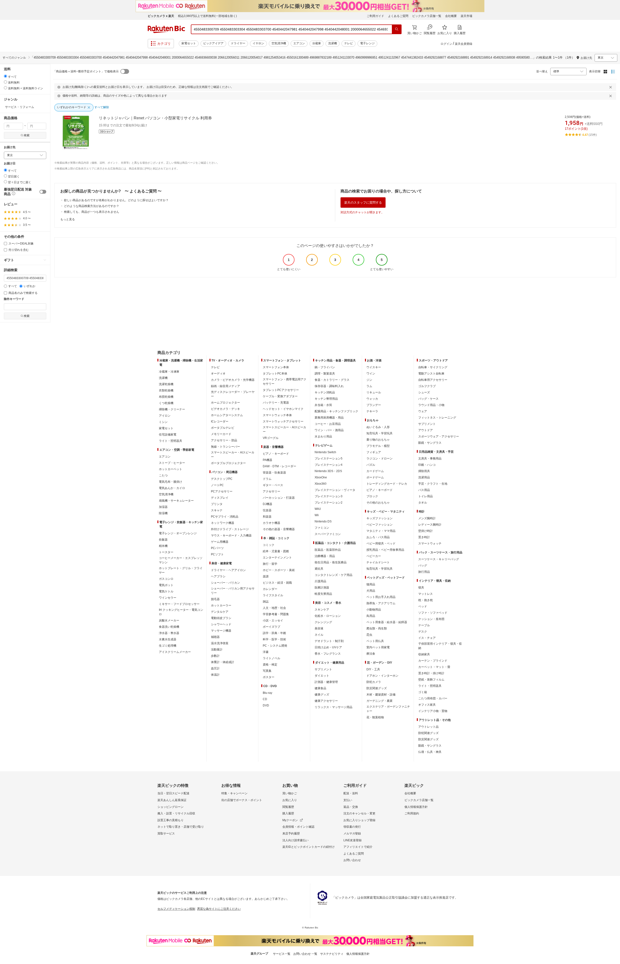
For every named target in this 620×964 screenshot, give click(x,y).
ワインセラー (167, 597)
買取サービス (166, 833)
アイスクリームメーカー (175, 652)
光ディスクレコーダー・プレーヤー (233, 394)
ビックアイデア (213, 43)
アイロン (164, 415)
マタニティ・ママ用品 (380, 531)
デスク (422, 631)
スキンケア (322, 609)
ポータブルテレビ (222, 427)
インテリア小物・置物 (432, 711)
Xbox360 (320, 483)
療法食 (370, 653)
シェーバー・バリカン (225, 582)
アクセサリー (271, 491)
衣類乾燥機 (166, 390)
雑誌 (266, 601)
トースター (166, 552)
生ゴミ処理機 (167, 645)
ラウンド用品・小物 (431, 405)
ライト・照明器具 (170, 441)
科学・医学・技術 (274, 639)
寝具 (421, 587)
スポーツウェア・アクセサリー (438, 436)
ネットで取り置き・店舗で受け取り (180, 826)
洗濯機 (332, 43)
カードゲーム (375, 471)
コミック (268, 545)
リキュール (373, 392)
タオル (422, 502)
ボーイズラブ (271, 626)
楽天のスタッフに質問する (363, 202)
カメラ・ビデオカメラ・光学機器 (233, 380)
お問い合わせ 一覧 (305, 954)
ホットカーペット (170, 469)
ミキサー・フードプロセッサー (179, 604)
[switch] (42, 192)
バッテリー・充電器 (276, 402)
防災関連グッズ (376, 688)
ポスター (268, 677)
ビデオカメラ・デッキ (225, 409)
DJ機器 (267, 504)
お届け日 (10, 163)
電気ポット (166, 585)
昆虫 (369, 634)
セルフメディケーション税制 (176, 908)
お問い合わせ (352, 860)
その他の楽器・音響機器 (279, 529)
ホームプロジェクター (225, 402)
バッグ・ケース (428, 398)
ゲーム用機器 (219, 541)
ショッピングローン (170, 807)
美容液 (319, 628)
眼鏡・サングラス (430, 442)
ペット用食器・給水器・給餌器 (386, 622)
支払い (347, 800)
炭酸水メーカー (169, 620)
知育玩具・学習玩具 (379, 433)
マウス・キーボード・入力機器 (231, 535)
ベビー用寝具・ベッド (380, 543)
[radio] (5, 76)
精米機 (163, 546)
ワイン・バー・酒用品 (329, 430)
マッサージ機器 (221, 630)
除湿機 (163, 513)
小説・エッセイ (273, 620)
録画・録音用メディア (225, 386)
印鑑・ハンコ (427, 465)
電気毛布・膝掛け (170, 481)
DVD (266, 705)
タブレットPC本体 (275, 373)
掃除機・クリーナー (172, 409)
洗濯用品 (424, 477)
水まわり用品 (323, 436)
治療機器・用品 (325, 556)
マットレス (425, 594)
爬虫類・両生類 (376, 628)
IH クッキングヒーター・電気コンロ (181, 612)
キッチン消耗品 (325, 392)
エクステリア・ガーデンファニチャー (388, 709)
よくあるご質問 (398, 16)
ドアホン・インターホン (382, 675)
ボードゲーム (375, 477)
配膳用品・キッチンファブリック (336, 411)
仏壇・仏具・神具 (430, 752)
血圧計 (215, 668)
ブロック (372, 496)
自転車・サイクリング (432, 367)
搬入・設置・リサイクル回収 (176, 813)
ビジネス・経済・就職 (277, 582)
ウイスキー (373, 367)
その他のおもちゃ (378, 502)
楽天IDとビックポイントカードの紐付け (308, 847)
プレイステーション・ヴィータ (335, 490)
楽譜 (266, 576)
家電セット (188, 43)
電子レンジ (367, 43)
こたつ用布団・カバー (432, 698)
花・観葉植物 (375, 717)
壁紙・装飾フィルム (431, 679)
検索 (27, 135)
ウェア (422, 411)
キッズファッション (379, 518)
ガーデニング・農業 (379, 701)
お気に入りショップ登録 (359, 820)
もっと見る (67, 219)
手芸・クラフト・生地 (432, 483)
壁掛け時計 (425, 531)
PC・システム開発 (275, 645)
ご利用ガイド (375, 16)
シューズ (424, 392)
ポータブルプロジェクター (228, 463)
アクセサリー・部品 (224, 440)
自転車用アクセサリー (432, 380)
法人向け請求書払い (295, 840)
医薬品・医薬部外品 (328, 549)
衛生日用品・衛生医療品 (331, 562)
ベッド (422, 606)
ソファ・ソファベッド (432, 612)
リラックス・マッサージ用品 (333, 707)
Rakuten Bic (166, 29)
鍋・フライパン (325, 367)
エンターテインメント (277, 557)
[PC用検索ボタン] (397, 29)
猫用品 (370, 584)
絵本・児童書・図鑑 (276, 551)
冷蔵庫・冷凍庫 (169, 371)
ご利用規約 (411, 813)
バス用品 (424, 490)
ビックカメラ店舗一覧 (426, 16)
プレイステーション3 (328, 496)
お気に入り (289, 800)
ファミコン (322, 527)
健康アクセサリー (326, 701)
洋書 (266, 652)
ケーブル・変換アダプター (280, 396)
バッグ (422, 565)
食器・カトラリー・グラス (332, 380)
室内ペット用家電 (378, 647)
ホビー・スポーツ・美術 (279, 570)
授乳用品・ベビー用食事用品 (385, 549)
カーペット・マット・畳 (434, 667)
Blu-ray (267, 693)
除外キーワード (14, 299)
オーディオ (218, 373)
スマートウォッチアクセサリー (283, 421)
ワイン (370, 373)
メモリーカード (221, 434)
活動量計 (217, 649)
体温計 (215, 674)
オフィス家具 (427, 704)
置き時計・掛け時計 (431, 673)
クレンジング (323, 622)
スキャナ (217, 510)
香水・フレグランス (328, 653)
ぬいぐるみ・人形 (378, 427)
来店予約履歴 (291, 833)
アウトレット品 (428, 726)
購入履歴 (288, 813)
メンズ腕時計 (427, 518)
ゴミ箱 (422, 692)
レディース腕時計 (430, 524)
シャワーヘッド (221, 624)
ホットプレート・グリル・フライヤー (180, 570)
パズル (370, 465)
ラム (369, 386)
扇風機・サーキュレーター (176, 500)
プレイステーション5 (328, 458)
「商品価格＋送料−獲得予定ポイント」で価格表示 (86, 71)
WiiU (318, 509)
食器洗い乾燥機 (169, 626)
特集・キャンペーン (234, 793)
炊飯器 (163, 539)
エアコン (299, 43)
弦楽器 (267, 510)
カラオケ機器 (271, 523)
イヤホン (258, 43)
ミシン (163, 422)
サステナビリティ (331, 954)
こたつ (163, 475)
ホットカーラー (221, 605)
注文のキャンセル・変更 (359, 813)
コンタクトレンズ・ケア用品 (333, 575)
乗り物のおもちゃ (378, 439)
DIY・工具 (373, 669)
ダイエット (322, 675)
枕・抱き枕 (425, 600)
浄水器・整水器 (169, 633)
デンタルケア (219, 611)
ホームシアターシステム (227, 415)
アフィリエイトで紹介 (357, 847)
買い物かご (289, 793)
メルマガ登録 (352, 833)
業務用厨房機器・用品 (329, 417)
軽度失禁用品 (323, 594)
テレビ (348, 43)
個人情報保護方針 (416, 807)
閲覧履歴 (288, 807)
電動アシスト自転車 (431, 373)
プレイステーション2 (328, 502)
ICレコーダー (219, 421)
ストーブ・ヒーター (172, 463)
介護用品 (320, 581)
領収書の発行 (352, 826)
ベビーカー (373, 556)
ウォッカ (372, 398)
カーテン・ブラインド (432, 660)
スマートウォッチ (430, 543)
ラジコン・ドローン (379, 458)
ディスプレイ (219, 497)
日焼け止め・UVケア (328, 647)
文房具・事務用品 (430, 458)
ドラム (267, 479)
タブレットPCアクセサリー (281, 390)
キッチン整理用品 (326, 398)
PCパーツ (217, 548)
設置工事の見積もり (170, 820)
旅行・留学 (270, 564)
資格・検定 (270, 664)
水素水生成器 (167, 639)
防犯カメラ (373, 682)
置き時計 (424, 537)
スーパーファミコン (328, 534)
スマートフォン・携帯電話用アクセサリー (284, 381)
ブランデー (373, 405)
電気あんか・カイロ (172, 488)
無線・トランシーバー (225, 446)
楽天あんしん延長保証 (171, 800)
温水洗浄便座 (219, 643)
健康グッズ (322, 694)
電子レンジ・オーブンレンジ (178, 533)
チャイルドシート (378, 562)
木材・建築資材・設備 (380, 694)
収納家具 (424, 654)
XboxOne (321, 477)
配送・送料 (350, 793)
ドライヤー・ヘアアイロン (228, 570)
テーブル (424, 625)
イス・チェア (427, 638)
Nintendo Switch (325, 452)
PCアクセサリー (221, 491)
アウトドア (425, 430)
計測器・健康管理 (326, 682)
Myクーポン (290, 820)
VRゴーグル (271, 438)
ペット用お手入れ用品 (380, 597)
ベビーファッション (379, 524)
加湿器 (163, 507)
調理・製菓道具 (325, 373)
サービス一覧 (281, 954)
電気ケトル (166, 591)
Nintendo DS (323, 521)
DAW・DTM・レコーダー (279, 466)
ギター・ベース (273, 485)
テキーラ (372, 411)
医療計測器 (322, 587)
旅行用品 (424, 572)
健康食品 (320, 688)
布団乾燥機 (166, 396)
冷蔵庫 (316, 43)
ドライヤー (238, 43)
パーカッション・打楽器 (279, 497)
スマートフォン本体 (276, 367)
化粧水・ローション (328, 616)
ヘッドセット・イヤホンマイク (283, 409)
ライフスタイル (273, 595)
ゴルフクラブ (427, 386)
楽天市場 (466, 16)
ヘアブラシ (218, 576)
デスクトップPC (221, 479)
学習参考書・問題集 (276, 614)
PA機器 (267, 460)
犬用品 (370, 590)
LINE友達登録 (352, 840)
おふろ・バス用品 (378, 537)
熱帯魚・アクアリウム (380, 603)
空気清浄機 (278, 43)
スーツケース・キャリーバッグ (438, 559)
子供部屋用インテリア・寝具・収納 (440, 646)
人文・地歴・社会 (274, 608)
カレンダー (270, 589)
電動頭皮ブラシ (221, 618)
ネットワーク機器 (222, 523)
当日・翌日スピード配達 (173, 793)
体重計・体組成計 (222, 662)
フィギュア (373, 452)
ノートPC (217, 485)
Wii (317, 515)
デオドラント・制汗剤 (329, 641)
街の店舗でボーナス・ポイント (241, 800)
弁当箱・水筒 (323, 405)
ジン (369, 380)
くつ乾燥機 (166, 403)
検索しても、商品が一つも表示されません (91, 212)
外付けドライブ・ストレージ (230, 529)
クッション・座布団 (431, 619)
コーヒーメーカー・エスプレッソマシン (180, 560)
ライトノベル (271, 658)
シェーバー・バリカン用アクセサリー (233, 591)
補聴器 (215, 637)
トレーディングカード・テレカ (386, 483)
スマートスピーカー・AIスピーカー (232, 455)
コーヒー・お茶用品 (328, 424)
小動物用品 (373, 609)
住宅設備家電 (167, 434)
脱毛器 (215, 599)
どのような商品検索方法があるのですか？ (91, 206)
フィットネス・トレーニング (437, 417)
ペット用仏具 (375, 641)
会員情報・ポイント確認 (298, 826)
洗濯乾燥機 (166, 384)
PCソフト (217, 554)
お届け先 (10, 147)
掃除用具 (424, 471)
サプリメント (323, 669)
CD (265, 699)
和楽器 (267, 516)
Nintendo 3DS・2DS (328, 471)
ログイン (446, 44)
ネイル (319, 634)
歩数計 (215, 656)
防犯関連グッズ (428, 733)
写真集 (267, 671)
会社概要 (451, 16)
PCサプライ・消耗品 (224, 516)
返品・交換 (350, 807)
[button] (13, 194)
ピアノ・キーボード (276, 453)
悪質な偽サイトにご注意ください (219, 908)
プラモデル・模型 (378, 446)
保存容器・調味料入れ (329, 386)
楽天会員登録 (463, 44)
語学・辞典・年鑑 (274, 633)
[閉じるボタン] (611, 87)
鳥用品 (370, 616)
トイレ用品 (425, 496)
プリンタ (217, 504)
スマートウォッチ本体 (277, 415)
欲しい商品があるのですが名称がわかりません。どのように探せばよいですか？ (116, 200)
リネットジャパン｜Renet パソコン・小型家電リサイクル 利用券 (155, 118)
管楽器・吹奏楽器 (274, 472)
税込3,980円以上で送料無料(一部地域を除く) (207, 16)
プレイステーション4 (328, 465)
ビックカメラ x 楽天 (161, 16)
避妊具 (319, 568)
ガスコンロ (166, 579)
